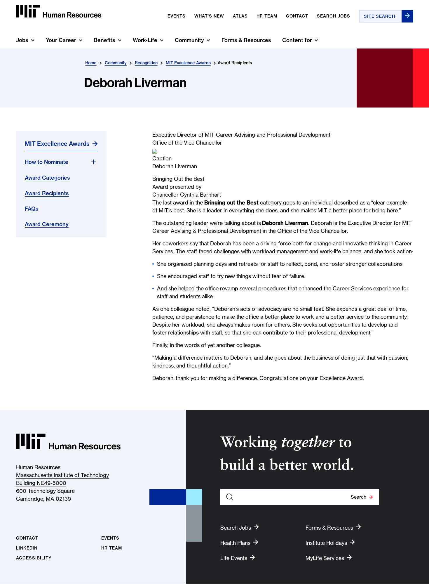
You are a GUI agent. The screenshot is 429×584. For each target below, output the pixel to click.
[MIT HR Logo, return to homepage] (68, 442)
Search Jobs (333, 16)
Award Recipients (47, 193)
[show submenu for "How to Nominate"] (93, 161)
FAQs (32, 208)
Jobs (22, 40)
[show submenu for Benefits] (120, 40)
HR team (267, 16)
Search (358, 497)
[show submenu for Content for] (316, 40)
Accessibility (34, 558)
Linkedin (26, 548)
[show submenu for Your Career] (81, 40)
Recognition (146, 62)
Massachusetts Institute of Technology (62, 475)
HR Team (111, 548)
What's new (209, 16)
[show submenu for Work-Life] (162, 40)
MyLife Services (325, 558)
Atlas (240, 16)
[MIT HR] (58, 11)
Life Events (233, 558)
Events (177, 16)
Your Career (61, 40)
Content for (297, 40)
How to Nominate (46, 162)
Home (90, 62)
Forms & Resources (246, 40)
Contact (297, 16)
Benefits (104, 40)
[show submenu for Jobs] (33, 40)
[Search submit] (407, 16)
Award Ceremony (47, 224)
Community (189, 40)
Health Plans (235, 543)
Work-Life (145, 40)
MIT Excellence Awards (188, 62)
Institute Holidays (326, 543)
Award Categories (47, 177)
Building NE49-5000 (41, 483)
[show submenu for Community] (208, 40)
